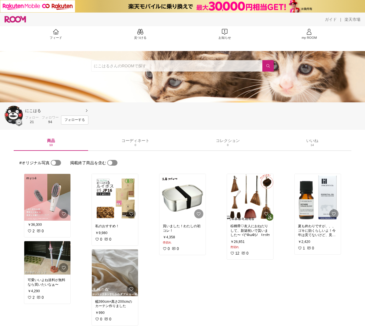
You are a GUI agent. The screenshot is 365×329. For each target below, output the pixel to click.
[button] (14, 115)
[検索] (268, 66)
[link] (47, 197)
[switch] (56, 163)
